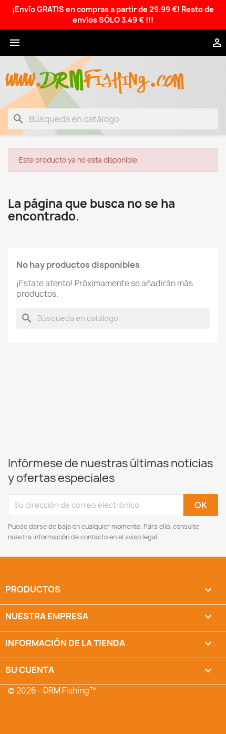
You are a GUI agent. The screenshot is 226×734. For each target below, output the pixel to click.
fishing (116, 74)
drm (63, 71)
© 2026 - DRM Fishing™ (52, 690)
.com (166, 74)
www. (24, 74)
